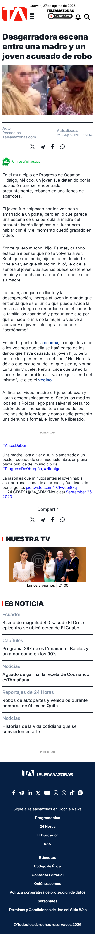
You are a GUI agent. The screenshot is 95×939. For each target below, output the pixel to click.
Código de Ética (47, 866)
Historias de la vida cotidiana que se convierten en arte (39, 729)
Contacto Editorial (48, 875)
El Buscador (47, 835)
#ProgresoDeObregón (22, 468)
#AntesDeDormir (17, 445)
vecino (45, 379)
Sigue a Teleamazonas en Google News (47, 809)
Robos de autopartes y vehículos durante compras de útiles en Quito (45, 703)
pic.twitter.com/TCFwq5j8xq (51, 487)
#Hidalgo (52, 468)
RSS (47, 844)
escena (51, 342)
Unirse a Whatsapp (26, 161)
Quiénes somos (47, 883)
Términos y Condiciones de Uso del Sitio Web (48, 909)
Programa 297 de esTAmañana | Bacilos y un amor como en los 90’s (45, 651)
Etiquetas (47, 857)
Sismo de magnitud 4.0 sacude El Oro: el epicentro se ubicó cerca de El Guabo (44, 625)
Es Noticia (24, 604)
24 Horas (48, 826)
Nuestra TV (27, 539)
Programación (47, 817)
